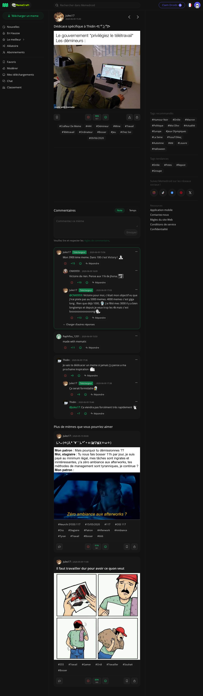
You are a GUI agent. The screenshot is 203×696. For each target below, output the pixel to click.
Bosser (102, 132)
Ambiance (121, 530)
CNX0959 (74, 271)
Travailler (113, 664)
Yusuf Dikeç (175, 137)
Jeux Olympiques (176, 131)
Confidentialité (159, 229)
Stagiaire (74, 530)
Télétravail (68, 132)
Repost (181, 164)
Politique (158, 125)
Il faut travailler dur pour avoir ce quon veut (90, 568)
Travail (130, 126)
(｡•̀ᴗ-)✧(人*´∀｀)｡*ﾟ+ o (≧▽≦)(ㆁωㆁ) (83, 442)
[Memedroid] (5, 5)
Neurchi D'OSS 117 (70, 524)
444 (89, 126)
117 (108, 524)
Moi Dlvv (174, 125)
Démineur (103, 126)
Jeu (114, 132)
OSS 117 (121, 524)
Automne (159, 143)
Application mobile (161, 210)
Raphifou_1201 (71, 336)
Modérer (12, 68)
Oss (62, 530)
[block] (137, 117)
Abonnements (16, 52)
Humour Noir (161, 119)
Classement (14, 87)
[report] (129, 117)
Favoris (11, 62)
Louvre (183, 143)
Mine (117, 126)
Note (119, 210)
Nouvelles (13, 27)
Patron (89, 530)
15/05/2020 (93, 524)
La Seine (158, 137)
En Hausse (13, 33)
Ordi (99, 664)
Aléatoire (12, 46)
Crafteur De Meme (71, 126)
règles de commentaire (96, 240)
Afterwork (104, 530)
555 (62, 664)
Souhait (128, 664)
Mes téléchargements (20, 74)
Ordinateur (87, 132)
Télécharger (25, 16)
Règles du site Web (161, 219)
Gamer (87, 664)
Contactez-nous (159, 214)
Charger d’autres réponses (80, 324)
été (171, 143)
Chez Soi (126, 132)
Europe (157, 131)
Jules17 (70, 15)
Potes (169, 164)
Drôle (177, 119)
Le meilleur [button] (14, 39)
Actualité (190, 125)
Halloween (159, 148)
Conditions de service (163, 224)
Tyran (63, 536)
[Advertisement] (174, 59)
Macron (191, 119)
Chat (10, 81)
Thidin (66, 360)
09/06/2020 (97, 138)
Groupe (158, 170)
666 (101, 536)
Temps (132, 210)
